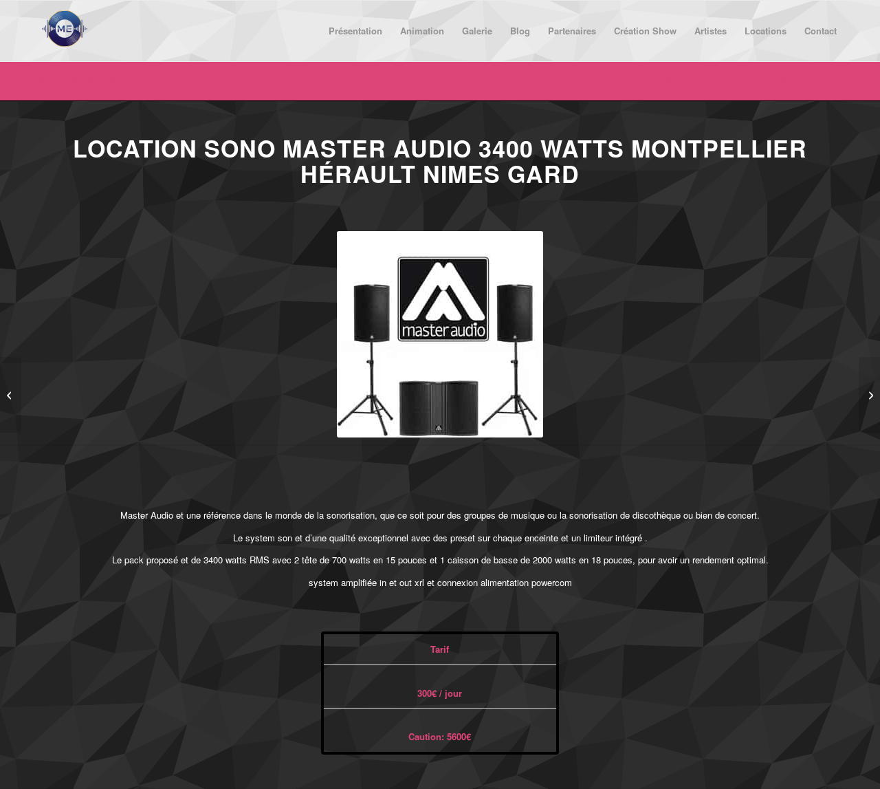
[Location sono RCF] (10, 395)
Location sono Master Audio (272, 147)
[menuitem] (355, 31)
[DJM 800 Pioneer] (869, 395)
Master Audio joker (80, 80)
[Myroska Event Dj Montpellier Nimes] (64, 31)
